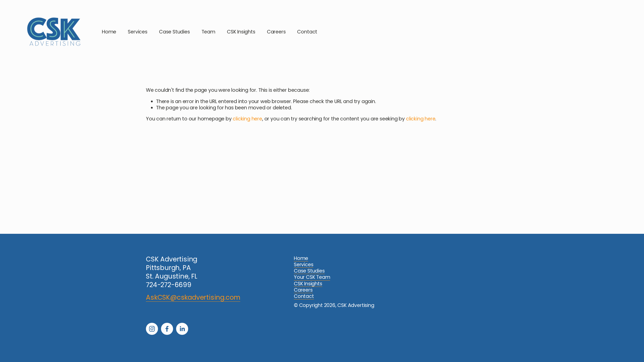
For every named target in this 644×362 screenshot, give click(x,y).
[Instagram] (152, 329)
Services (137, 31)
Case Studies (174, 31)
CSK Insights (241, 31)
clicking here (247, 118)
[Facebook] (167, 329)
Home (109, 31)
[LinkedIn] (182, 329)
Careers (276, 31)
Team (208, 31)
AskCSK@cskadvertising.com (193, 297)
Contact (307, 31)
